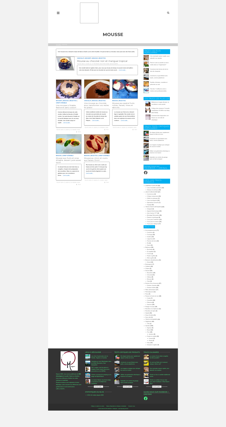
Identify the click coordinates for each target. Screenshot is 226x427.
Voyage (149, 204)
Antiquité (149, 209)
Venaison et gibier (152, 344)
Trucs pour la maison (153, 221)
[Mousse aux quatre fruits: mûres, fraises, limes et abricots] (125, 89)
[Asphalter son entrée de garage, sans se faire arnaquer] (146, 158)
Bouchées (150, 272)
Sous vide (148, 317)
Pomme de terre (151, 241)
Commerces (150, 194)
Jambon (151, 334)
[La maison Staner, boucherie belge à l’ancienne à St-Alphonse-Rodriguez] (87, 381)
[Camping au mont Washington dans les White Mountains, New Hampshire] (87, 363)
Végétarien (148, 321)
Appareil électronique (153, 211)
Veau (148, 342)
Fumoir (149, 253)
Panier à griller (151, 255)
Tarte (148, 281)
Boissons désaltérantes (151, 260)
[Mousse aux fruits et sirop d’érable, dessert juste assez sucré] (68, 144)
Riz (148, 243)
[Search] (168, 13)
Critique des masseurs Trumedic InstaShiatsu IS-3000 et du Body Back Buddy (160, 110)
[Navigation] (58, 13)
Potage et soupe (149, 306)
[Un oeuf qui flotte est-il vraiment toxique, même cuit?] (146, 363)
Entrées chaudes (152, 285)
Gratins (149, 236)
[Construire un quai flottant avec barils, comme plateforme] (146, 139)
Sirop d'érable (61, 103)
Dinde (150, 340)
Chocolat (80, 58)
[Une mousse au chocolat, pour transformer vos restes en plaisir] (97, 89)
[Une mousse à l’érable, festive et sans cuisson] (68, 89)
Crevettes (149, 300)
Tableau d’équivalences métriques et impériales (116, 406)
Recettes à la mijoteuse (151, 308)
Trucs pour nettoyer (152, 223)
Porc (148, 332)
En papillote (150, 251)
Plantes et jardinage (152, 217)
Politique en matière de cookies (97, 406)
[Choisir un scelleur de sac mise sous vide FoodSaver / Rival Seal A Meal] (146, 381)
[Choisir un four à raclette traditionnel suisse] (146, 375)
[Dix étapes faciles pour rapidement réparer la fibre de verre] (146, 133)
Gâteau (149, 277)
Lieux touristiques (152, 200)
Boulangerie (148, 264)
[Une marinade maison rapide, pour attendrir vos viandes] (146, 369)
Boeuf (148, 330)
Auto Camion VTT (152, 213)
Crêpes (147, 268)
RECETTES (102, 58)
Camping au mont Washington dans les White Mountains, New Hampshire (101, 363)
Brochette (149, 249)
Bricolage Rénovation (153, 215)
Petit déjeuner (149, 291)
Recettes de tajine (150, 311)
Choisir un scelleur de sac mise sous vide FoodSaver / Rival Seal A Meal (159, 381)
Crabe (149, 298)
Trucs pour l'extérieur (153, 219)
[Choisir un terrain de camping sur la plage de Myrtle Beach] (87, 375)
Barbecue (148, 247)
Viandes (147, 325)
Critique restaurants (152, 196)
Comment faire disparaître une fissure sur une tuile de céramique (160, 117)
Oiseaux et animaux (152, 190)
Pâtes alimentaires (150, 289)
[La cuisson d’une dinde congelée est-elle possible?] (146, 357)
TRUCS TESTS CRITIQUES (153, 206)
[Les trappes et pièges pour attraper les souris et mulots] (146, 145)
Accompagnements (150, 230)
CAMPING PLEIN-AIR (151, 185)
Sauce (149, 245)
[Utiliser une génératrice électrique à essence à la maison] (146, 151)
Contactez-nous (131, 406)
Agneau (149, 327)
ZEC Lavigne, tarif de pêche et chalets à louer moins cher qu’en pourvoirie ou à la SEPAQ (100, 369)
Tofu (148, 323)
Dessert (88, 58)
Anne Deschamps (112, 64)
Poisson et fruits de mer (152, 296)
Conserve (149, 232)
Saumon (149, 304)
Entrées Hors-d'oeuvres (152, 283)
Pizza (146, 294)
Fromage (149, 234)
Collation (147, 266)
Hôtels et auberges (152, 198)
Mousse (95, 58)
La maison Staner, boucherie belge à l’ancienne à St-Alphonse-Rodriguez (101, 381)
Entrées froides (151, 287)
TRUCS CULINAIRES (151, 319)
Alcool (148, 262)
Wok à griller (150, 258)
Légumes (149, 238)
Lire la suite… (123, 70)
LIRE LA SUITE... (61, 388)
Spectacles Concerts (153, 202)
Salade (147, 313)
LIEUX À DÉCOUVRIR (151, 192)
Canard (151, 338)
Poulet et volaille (151, 336)
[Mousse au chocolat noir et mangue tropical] (65, 63)
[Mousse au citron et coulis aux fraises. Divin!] (97, 144)
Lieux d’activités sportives (154, 187)
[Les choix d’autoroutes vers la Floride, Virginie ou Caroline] (87, 357)
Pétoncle (149, 302)
